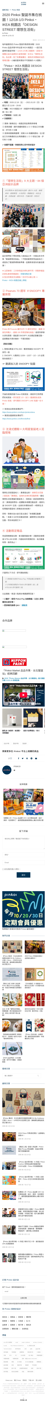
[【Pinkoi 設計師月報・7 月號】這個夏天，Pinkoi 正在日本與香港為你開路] (9, 1180)
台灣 (31, 1349)
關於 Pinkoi (17, 1380)
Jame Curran (26, 1342)
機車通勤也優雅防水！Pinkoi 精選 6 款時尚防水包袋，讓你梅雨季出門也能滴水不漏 (31, 1256)
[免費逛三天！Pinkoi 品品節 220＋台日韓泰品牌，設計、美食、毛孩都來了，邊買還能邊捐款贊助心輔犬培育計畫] (23, 802)
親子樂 (20, 1325)
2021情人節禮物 (8, 1342)
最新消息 (5, 10)
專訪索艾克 (30, 1352)
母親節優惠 (39, 1355)
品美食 (4, 1325)
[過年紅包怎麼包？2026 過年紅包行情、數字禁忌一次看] (35, 999)
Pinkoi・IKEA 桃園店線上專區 (14, 280)
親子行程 (14, 1368)
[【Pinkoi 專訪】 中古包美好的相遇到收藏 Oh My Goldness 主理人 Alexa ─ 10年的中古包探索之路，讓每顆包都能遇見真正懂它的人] (12, 946)
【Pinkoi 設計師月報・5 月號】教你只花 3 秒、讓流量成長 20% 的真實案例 (23, 1243)
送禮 (32, 1368)
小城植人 (39, 1352)
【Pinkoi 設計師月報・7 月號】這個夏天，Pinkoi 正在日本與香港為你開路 (31, 1179)
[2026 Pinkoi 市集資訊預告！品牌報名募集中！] (35, 946)
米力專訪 (19, 1362)
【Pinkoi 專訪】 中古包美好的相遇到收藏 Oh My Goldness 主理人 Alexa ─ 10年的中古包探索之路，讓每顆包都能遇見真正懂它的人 (12, 960)
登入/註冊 (39, 1380)
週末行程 (39, 1368)
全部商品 (25, 1329)
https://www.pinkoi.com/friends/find (16, 419)
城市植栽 (6, 1352)
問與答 (25, 1380)
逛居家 (4, 1321)
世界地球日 (18, 1349)
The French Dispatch (17, 1345)
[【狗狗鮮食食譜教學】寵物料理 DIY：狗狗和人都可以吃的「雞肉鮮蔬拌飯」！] (12, 1025)
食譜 (23, 1371)
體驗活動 (15, 1329)
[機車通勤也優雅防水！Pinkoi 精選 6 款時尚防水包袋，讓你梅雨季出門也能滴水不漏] (9, 1257)
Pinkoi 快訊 (16, 10)
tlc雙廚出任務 (31, 1345)
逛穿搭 (20, 1317)
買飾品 (12, 1317)
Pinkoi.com (9, 1380)
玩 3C (28, 1321)
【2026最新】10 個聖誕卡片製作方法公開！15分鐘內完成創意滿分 (34, 985)
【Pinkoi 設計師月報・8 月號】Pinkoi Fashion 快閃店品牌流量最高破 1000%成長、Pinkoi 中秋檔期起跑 (31, 1164)
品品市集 (6, 743)
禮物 (13, 1362)
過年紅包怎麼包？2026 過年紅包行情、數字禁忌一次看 (34, 1010)
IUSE (16, 1342)
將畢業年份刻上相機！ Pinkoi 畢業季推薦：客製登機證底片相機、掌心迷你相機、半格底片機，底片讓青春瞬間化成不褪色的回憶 (31, 1212)
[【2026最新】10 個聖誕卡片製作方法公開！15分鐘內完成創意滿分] (35, 974)
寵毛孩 (28, 1325)
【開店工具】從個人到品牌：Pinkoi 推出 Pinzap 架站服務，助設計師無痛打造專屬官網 (12, 987)
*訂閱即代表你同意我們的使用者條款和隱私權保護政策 (21, 1303)
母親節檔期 (6, 1358)
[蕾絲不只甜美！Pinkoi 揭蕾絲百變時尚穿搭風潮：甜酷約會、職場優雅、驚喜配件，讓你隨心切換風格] (9, 1229)
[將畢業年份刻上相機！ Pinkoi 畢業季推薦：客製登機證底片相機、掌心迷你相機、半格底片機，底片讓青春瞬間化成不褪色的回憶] (9, 1212)
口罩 (25, 1349)
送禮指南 (5, 1329)
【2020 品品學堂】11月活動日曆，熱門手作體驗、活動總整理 (12, 1060)
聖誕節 (24, 743)
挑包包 (4, 1317)
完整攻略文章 (26, 274)
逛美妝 (12, 1325)
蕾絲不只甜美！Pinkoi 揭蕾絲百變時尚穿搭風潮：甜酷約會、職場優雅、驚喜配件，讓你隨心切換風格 (31, 1228)
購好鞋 (28, 1317)
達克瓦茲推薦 (15, 1371)
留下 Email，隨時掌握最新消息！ (14, 1287)
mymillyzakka (37, 1342)
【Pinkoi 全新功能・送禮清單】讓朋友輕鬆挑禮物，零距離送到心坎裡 (34, 1036)
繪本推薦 (6, 1365)
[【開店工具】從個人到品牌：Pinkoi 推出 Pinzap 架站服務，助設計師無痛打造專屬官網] (12, 974)
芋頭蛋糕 (6, 1368)
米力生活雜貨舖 (29, 1362)
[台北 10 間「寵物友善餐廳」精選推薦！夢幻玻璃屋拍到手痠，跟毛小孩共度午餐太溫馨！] (12, 999)
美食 (13, 1365)
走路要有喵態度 (23, 1368)
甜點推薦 (6, 1362)
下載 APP (31, 1380)
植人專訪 (31, 1355)
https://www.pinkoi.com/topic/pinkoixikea (18, 412)
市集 (5, 1355)
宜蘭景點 (22, 1352)
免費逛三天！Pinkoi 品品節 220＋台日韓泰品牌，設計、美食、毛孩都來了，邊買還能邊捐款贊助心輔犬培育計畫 (31, 1195)
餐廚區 (12, 1321)
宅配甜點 (14, 1352)
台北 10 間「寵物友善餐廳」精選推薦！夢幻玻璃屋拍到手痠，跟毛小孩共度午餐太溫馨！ (12, 1012)
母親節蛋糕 (15, 1358)
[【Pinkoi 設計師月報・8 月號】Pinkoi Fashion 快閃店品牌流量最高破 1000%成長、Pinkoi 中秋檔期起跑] (9, 1165)
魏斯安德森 (30, 1371)
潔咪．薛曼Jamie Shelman (29, 1358)
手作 (10, 1355)
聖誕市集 (16, 743)
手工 (16, 1355)
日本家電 (23, 1355)
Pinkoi (6, 33)
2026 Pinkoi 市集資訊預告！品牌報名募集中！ (34, 957)
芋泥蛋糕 (34, 1365)
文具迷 (20, 1321)
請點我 (24, 605)
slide (5, 1345)
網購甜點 (39, 1362)
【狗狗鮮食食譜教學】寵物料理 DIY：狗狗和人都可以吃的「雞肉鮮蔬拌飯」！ (12, 1036)
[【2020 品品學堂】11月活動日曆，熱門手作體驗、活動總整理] (12, 1048)
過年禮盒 (6, 1371)
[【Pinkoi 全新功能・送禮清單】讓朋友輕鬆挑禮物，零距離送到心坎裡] (35, 1025)
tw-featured (8, 1349)
